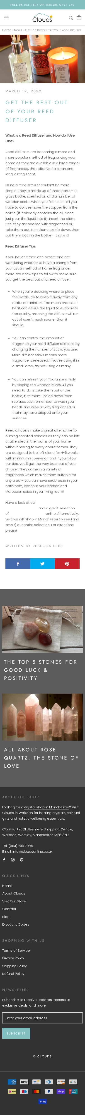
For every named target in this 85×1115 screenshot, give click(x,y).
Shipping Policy (14, 966)
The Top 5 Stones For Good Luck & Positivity (40, 670)
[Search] (71, 17)
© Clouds (42, 1056)
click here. (26, 530)
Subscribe (16, 1033)
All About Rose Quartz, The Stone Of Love (41, 758)
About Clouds (13, 893)
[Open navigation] (6, 17)
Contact (9, 908)
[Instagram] (13, 859)
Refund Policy (13, 973)
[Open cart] (79, 17)
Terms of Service (16, 950)
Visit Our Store (14, 901)
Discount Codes (15, 924)
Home (6, 30)
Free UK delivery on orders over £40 (42, 5)
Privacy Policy (13, 958)
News (18, 30)
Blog (6, 916)
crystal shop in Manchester (46, 807)
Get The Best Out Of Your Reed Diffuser (53, 30)
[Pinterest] (21, 859)
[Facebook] (4, 859)
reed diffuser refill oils (27, 513)
